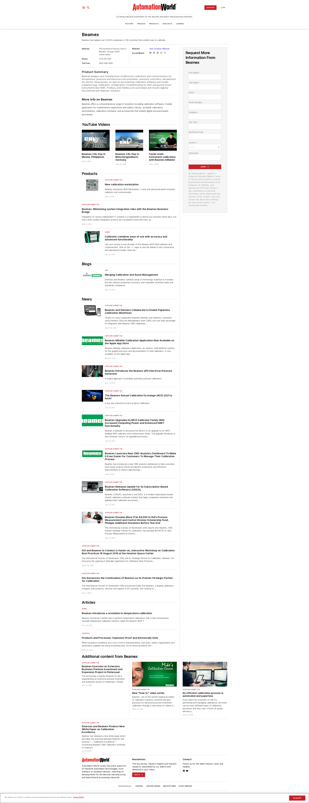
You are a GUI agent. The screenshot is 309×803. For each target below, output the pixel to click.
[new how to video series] (154, 674)
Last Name (194, 82)
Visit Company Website (159, 49)
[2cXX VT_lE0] (129, 140)
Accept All (297, 798)
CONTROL (139, 786)
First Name (194, 72)
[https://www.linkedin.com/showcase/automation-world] (184, 771)
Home (107, 232)
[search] (88, 7)
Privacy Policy (78, 797)
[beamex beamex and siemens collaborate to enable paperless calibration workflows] (92, 310)
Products (154, 24)
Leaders (180, 24)
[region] (154, 798)
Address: (86, 49)
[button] (83, 7)
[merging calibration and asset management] (92, 275)
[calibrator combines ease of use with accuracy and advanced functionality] (92, 237)
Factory (129, 24)
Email (192, 92)
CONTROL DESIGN (153, 786)
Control (86, 633)
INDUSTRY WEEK (169, 786)
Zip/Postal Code (196, 132)
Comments (193, 153)
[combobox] (205, 147)
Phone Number (195, 102)
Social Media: (138, 53)
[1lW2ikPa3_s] (163, 140)
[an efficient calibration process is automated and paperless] (205, 674)
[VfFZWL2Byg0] (96, 140)
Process (141, 24)
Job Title (193, 122)
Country (193, 142)
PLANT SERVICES (185, 786)
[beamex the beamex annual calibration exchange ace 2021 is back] (92, 396)
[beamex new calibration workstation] (92, 185)
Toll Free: (86, 63)
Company (193, 112)
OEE (106, 270)
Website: (136, 49)
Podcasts (167, 24)
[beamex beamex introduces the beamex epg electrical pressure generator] (92, 371)
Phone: (85, 59)
